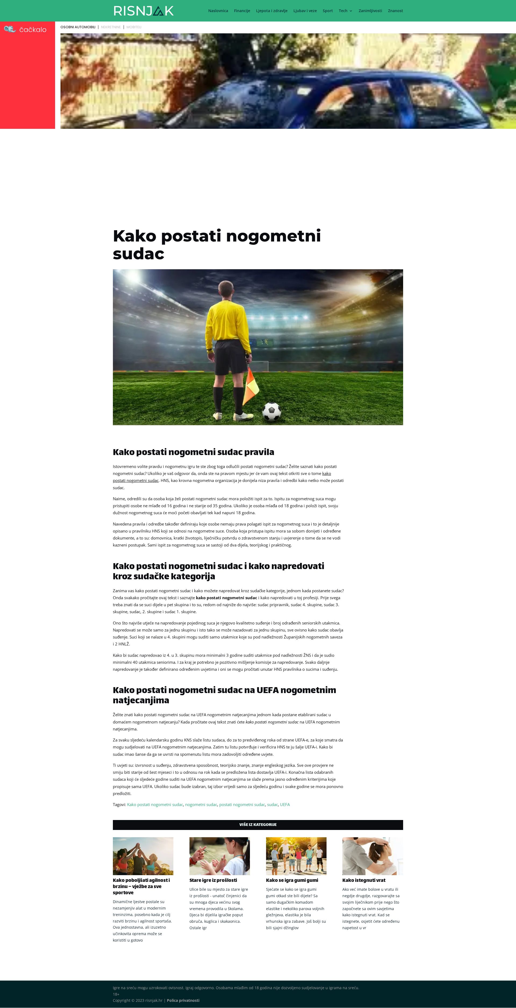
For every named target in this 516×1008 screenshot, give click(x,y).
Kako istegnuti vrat (363, 880)
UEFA (285, 804)
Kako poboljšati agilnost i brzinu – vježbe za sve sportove (141, 886)
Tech (343, 11)
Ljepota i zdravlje (272, 11)
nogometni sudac (201, 804)
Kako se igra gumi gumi (292, 880)
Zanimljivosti (370, 11)
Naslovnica (218, 11)
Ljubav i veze (305, 11)
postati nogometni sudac (242, 804)
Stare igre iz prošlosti (213, 880)
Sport (328, 11)
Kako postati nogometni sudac (155, 804)
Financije (242, 11)
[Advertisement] (258, 171)
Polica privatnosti (183, 1000)
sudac (272, 804)
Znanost (395, 11)
